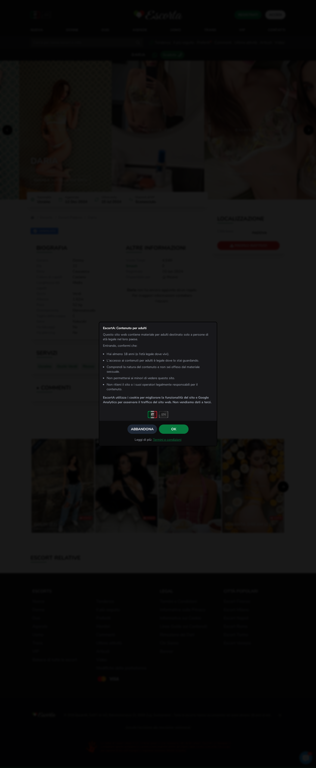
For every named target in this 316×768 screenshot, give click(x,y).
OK (173, 429)
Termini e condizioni (167, 439)
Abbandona (142, 429)
